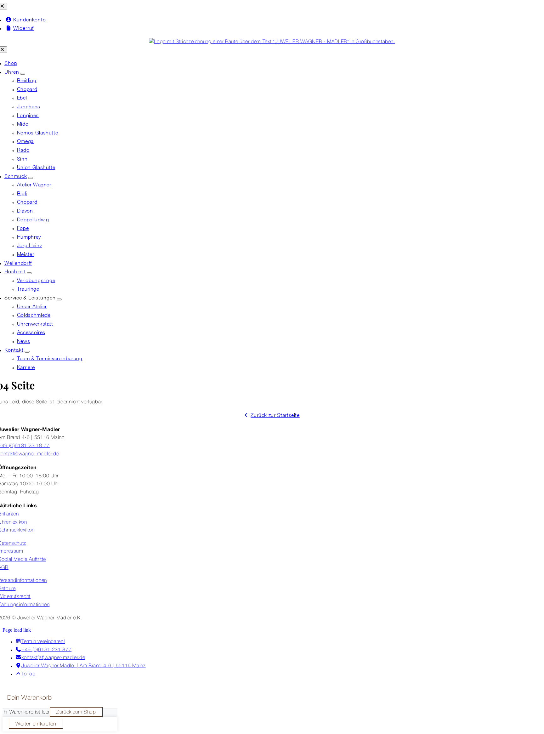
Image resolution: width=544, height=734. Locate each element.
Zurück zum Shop (76, 712)
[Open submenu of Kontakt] (27, 352)
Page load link (17, 630)
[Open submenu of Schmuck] (30, 178)
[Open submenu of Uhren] (22, 74)
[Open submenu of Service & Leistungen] (59, 299)
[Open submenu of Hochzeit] (29, 273)
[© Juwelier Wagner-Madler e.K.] (272, 42)
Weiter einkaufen (35, 724)
